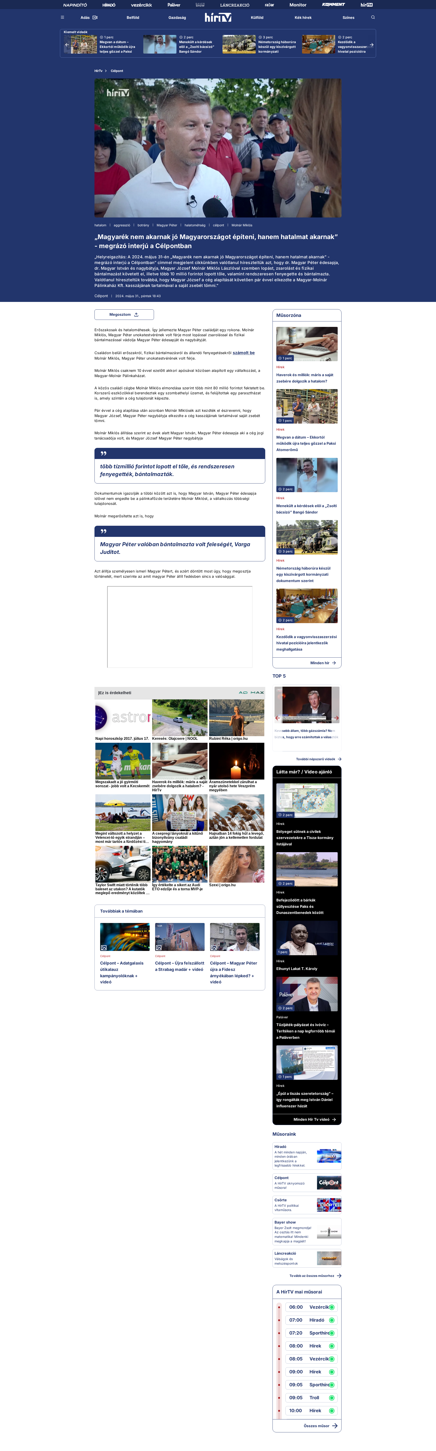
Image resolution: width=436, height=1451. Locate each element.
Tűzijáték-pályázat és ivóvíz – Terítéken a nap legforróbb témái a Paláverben (305, 1030)
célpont (218, 225)
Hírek (280, 367)
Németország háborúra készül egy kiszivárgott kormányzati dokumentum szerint (277, 49)
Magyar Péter (167, 225)
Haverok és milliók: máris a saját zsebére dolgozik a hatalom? (304, 378)
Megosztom (120, 314)
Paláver (282, 1017)
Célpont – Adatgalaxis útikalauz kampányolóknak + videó (122, 972)
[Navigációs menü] (62, 17)
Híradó (280, 1146)
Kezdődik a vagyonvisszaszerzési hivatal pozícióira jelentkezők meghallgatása (356, 51)
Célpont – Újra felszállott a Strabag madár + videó (179, 966)
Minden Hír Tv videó (311, 1119)
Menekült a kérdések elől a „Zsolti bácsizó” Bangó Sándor (196, 46)
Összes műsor (316, 1426)
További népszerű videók (315, 759)
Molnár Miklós (242, 225)
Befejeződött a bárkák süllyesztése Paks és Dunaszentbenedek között (300, 906)
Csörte (281, 1200)
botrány (143, 225)
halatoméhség (195, 225)
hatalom (100, 225)
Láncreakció (285, 1253)
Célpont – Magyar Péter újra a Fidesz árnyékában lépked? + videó (233, 972)
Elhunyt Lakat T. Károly (296, 968)
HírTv (98, 71)
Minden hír (319, 663)
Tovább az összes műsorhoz (312, 1276)
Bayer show (285, 1222)
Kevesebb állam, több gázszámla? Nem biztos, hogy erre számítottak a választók (306, 734)
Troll (314, 1397)
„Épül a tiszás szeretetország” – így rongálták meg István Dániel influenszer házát (304, 1099)
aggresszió (122, 225)
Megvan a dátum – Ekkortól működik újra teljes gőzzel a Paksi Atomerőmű (117, 49)
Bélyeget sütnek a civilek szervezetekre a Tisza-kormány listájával (305, 837)
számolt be (244, 352)
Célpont (117, 71)
